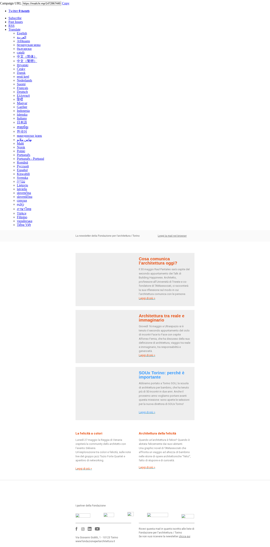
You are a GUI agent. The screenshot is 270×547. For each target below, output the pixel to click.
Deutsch (22, 92)
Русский (23, 166)
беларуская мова (28, 45)
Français (22, 88)
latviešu (22, 189)
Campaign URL (10, 3)
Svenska (22, 177)
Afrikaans (23, 41)
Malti (20, 143)
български (24, 48)
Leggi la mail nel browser (172, 235)
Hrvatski (22, 65)
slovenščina (24, 196)
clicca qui (184, 536)
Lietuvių (22, 185)
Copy (65, 3)
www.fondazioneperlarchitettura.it (95, 541)
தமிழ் (20, 204)
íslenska (22, 114)
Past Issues (15, 22)
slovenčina (24, 193)
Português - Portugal (30, 158)
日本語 (22, 122)
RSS (11, 25)
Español (22, 170)
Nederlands (24, 80)
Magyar (22, 103)
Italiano (22, 118)
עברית (21, 181)
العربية (21, 37)
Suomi (21, 84)
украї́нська (24, 221)
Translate (14, 29)
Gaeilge (22, 107)
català (20, 52)
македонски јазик (29, 135)
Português (23, 155)
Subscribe (15, 18)
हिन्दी (20, 99)
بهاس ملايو (24, 139)
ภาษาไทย (24, 209)
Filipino (22, 217)
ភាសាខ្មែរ (22, 127)
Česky (21, 69)
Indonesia (23, 111)
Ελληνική (23, 95)
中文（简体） (27, 56)
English (22, 33)
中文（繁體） (27, 61)
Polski (21, 151)
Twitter (19, 11)
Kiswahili (23, 174)
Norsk (21, 147)
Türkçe (21, 213)
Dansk (21, 73)
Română (22, 162)
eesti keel (23, 76)
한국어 (22, 131)
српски (22, 200)
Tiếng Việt (24, 225)
